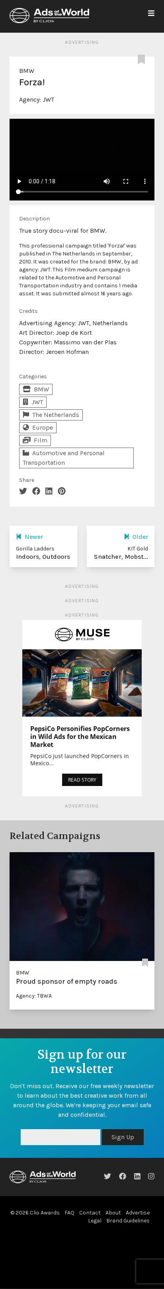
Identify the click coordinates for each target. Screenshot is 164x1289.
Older (140, 536)
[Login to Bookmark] (143, 59)
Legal (95, 1220)
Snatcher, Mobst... (121, 556)
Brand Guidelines (128, 1220)
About (113, 1212)
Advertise (138, 1212)
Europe (42, 427)
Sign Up (122, 1137)
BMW (26, 71)
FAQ (69, 1212)
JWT (48, 99)
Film (40, 440)
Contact (90, 1212)
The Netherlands (55, 415)
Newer (34, 536)
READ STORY (82, 779)
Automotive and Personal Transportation (64, 457)
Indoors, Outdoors (43, 556)
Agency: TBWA (34, 995)
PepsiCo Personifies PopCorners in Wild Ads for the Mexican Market (80, 736)
